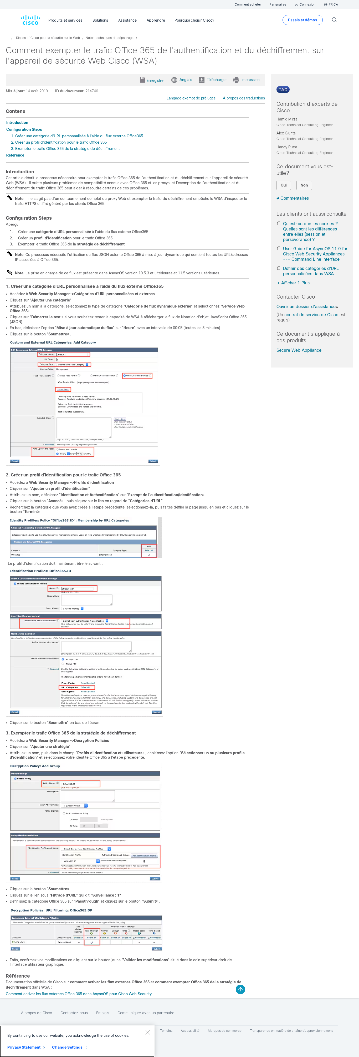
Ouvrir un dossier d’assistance (306, 306)
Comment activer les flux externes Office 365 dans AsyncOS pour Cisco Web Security (79, 994)
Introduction (17, 122)
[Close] (147, 1032)
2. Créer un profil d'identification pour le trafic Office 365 (59, 142)
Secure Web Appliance (298, 350)
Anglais (186, 80)
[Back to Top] (240, 989)
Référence (15, 155)
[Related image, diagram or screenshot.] (83, 464)
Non (304, 185)
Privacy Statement (23, 1047)
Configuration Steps (24, 129)
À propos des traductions (244, 98)
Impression (251, 80)
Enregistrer (156, 80)
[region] (77, 1041)
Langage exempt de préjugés (191, 98)
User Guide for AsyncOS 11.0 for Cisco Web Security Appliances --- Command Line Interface (315, 253)
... (7, 38)
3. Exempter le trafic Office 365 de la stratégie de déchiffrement (65, 149)
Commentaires (294, 198)
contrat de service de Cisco (311, 315)
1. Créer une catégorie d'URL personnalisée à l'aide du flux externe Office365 (77, 136)
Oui (284, 185)
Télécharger (217, 80)
